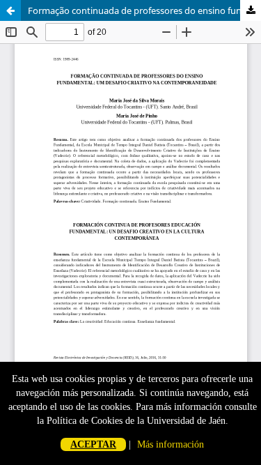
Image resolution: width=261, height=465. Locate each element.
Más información (170, 444)
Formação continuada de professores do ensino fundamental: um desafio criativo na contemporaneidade (144, 10)
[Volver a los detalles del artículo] (10, 10)
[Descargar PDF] (250, 10)
